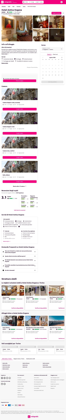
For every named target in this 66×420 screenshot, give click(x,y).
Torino (26, 2)
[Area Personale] (62, 2)
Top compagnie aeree (55, 377)
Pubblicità (19, 390)
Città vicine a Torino (7, 358)
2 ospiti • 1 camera (39, 2)
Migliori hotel (53, 386)
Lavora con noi (20, 388)
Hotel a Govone (6, 368)
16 (61, 68)
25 (46, 75)
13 (52, 68)
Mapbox (29, 67)
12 (49, 68)
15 (58, 68)
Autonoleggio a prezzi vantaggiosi (57, 379)
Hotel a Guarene (46, 363)
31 (42, 78)
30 (61, 75)
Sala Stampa (20, 394)
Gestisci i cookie (21, 386)
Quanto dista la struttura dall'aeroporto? (15, 256)
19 (49, 71)
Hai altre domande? (10, 270)
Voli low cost (53, 381)
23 (61, 71)
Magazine (53, 388)
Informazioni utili (37, 384)
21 (55, 71)
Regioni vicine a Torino (19, 358)
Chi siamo (19, 377)
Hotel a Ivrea (25, 365)
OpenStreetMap (35, 67)
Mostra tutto (5, 63)
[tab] (7, 359)
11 (46, 68)
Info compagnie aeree (38, 381)
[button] (17, 28)
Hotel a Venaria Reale (47, 366)
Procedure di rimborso (38, 379)
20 (52, 71)
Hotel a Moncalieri (6, 366)
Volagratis (4, 6)
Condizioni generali (21, 379)
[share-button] (63, 13)
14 (55, 68)
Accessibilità (36, 388)
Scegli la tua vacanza (55, 384)
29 (58, 75)
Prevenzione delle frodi (38, 390)
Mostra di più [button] (6, 241)
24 (42, 75)
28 (55, 75)
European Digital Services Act (40, 386)
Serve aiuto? (36, 377)
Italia (13, 6)
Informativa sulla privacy (22, 381)
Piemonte (18, 6)
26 (49, 75)
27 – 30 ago (31, 2)
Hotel (9, 6)
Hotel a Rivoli (45, 365)
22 (58, 71)
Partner (19, 392)
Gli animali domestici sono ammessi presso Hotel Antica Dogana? (19, 260)
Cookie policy (20, 384)
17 (42, 71)
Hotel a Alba (5, 363)
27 (52, 75)
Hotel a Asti (25, 366)
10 (42, 68)
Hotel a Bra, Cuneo (6, 365)
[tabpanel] (33, 366)
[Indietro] (42, 57)
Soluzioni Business (21, 396)
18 (46, 71)
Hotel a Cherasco (26, 363)
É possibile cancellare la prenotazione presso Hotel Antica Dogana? (19, 266)
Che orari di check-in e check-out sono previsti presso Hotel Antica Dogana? (18, 251)
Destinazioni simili (30, 358)
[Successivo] (61, 57)
